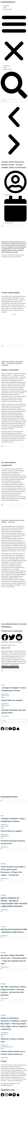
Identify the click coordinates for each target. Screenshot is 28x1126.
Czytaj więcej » (5, 694)
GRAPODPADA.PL (8, 2)
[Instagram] (6, 728)
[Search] (2, 723)
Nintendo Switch (8, 9)
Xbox (5, 7)
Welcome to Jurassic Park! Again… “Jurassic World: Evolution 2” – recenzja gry (12, 363)
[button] (14, 37)
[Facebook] (2, 728)
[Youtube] (10, 728)
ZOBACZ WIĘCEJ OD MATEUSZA (10, 667)
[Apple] (18, 728)
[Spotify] (14, 728)
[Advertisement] (14, 275)
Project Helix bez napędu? (12, 700)
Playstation (6, 5)
